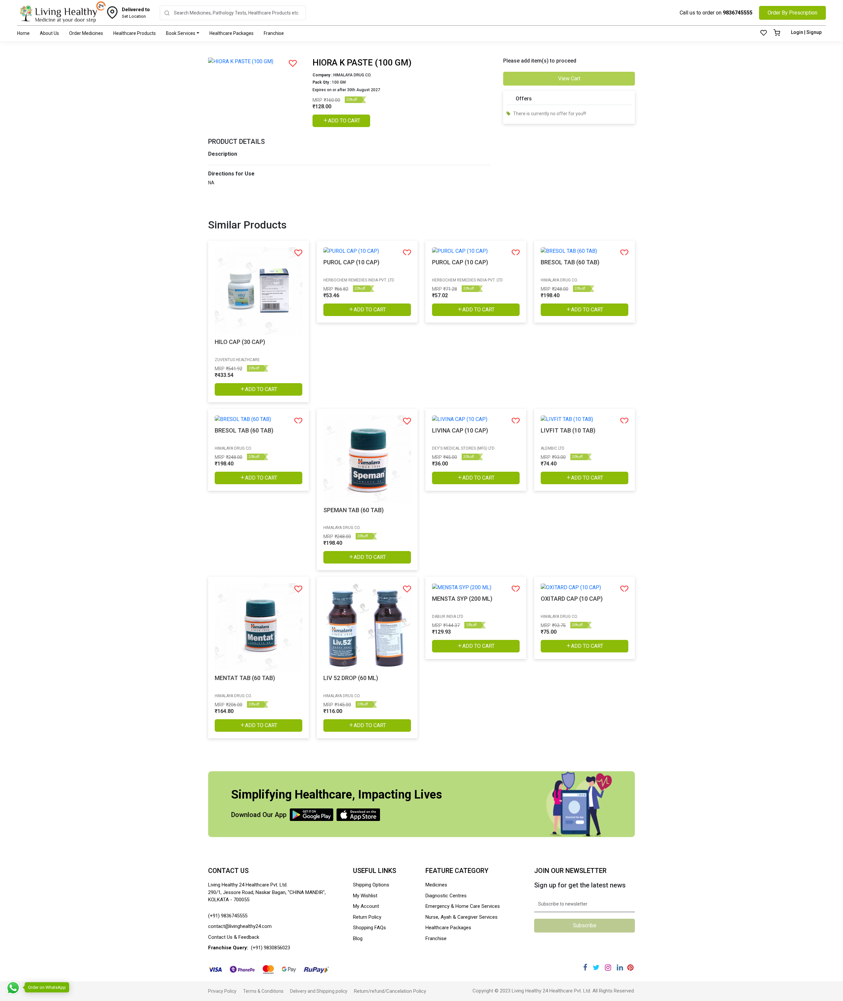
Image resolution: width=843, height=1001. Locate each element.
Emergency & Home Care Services (462, 906)
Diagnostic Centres (446, 896)
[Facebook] (585, 967)
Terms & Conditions (263, 991)
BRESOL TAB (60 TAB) (570, 262)
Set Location (136, 13)
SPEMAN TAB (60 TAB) (353, 510)
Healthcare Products (134, 33)
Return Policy (367, 917)
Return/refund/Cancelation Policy (390, 991)
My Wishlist (365, 896)
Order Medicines (86, 33)
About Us (49, 33)
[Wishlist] (763, 33)
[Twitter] (596, 967)
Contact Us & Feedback (233, 937)
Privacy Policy (222, 991)
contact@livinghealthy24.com (240, 926)
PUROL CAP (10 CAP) (351, 262)
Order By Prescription (792, 13)
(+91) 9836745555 (227, 916)
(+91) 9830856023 (270, 948)
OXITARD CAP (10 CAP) (572, 598)
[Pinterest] (630, 967)
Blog (358, 938)
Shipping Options (371, 885)
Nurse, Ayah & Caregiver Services (461, 917)
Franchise (274, 33)
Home (23, 33)
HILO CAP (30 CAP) (240, 341)
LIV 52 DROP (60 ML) (350, 677)
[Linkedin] (620, 967)
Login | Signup (806, 32)
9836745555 (737, 13)
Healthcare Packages (231, 33)
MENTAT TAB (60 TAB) (245, 677)
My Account (366, 906)
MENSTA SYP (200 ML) (462, 598)
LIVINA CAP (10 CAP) (460, 430)
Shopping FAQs (369, 928)
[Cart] (777, 33)
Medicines (436, 885)
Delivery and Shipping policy (318, 991)
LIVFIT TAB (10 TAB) (568, 430)
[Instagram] (608, 967)
